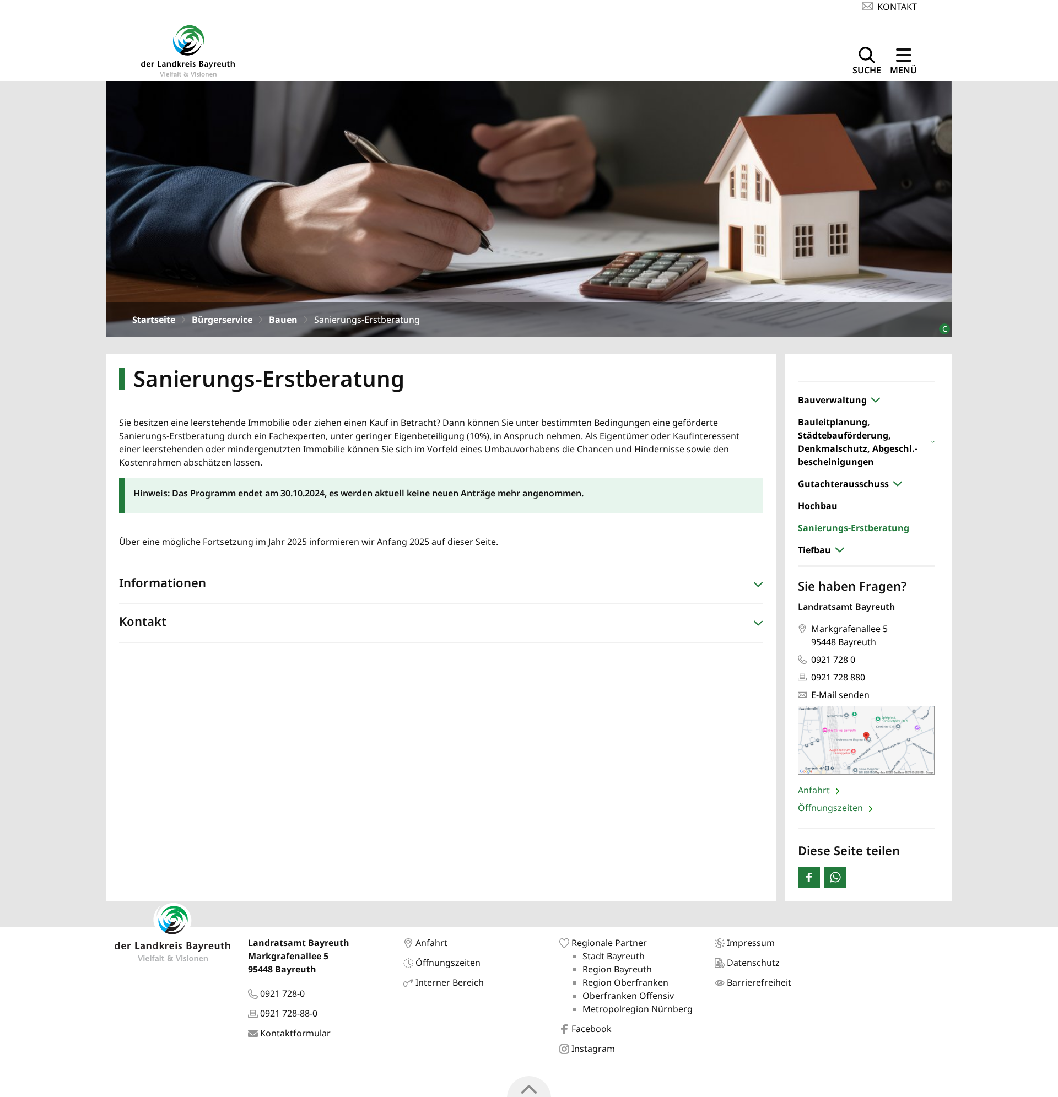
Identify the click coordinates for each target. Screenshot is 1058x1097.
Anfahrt (815, 790)
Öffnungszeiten (831, 808)
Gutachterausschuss (843, 484)
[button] (441, 585)
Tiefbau (814, 550)
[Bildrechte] (939, 324)
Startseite (153, 320)
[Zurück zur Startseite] (188, 49)
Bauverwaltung (832, 400)
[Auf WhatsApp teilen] (835, 877)
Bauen (283, 320)
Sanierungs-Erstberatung (853, 528)
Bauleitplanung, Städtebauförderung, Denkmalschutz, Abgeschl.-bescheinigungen (857, 442)
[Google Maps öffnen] (866, 740)
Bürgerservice (222, 320)
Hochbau (818, 506)
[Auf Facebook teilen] (809, 877)
